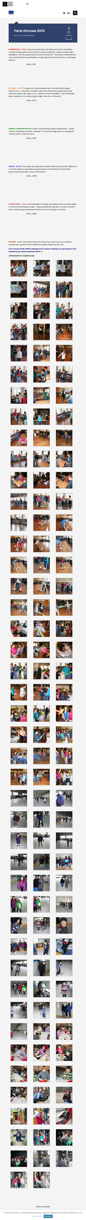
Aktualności (29, 35)
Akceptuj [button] (48, 1216)
